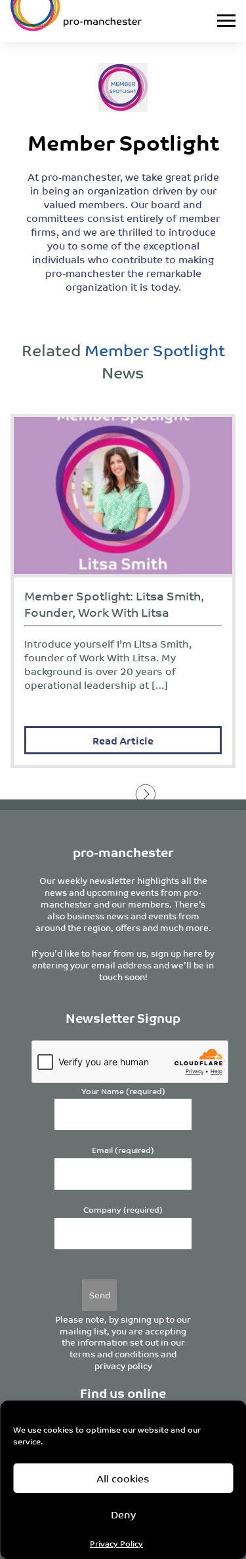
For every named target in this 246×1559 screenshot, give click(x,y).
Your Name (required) (123, 1091)
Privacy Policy (116, 1543)
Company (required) (123, 1209)
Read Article (123, 740)
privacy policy (123, 1365)
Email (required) (123, 1150)
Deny (123, 1514)
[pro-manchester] (92, 21)
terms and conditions (114, 1353)
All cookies (123, 1478)
